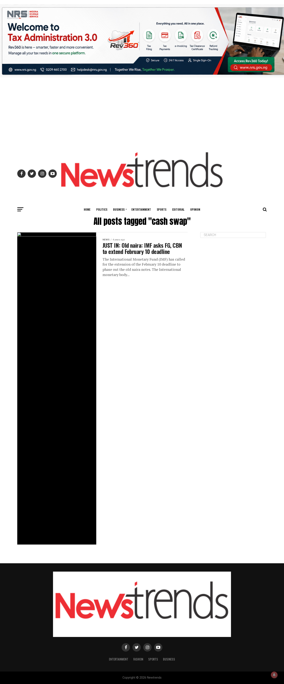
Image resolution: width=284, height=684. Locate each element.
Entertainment (141, 209)
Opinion (195, 209)
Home (87, 209)
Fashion (138, 659)
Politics (101, 209)
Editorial (178, 209)
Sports (161, 209)
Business (119, 209)
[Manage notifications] (274, 675)
